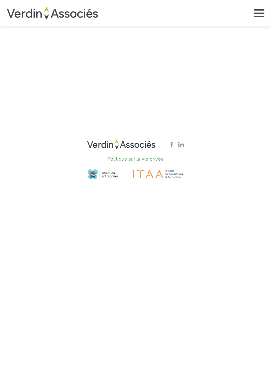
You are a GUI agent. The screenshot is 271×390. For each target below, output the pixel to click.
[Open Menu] (259, 13)
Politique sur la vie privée (135, 159)
